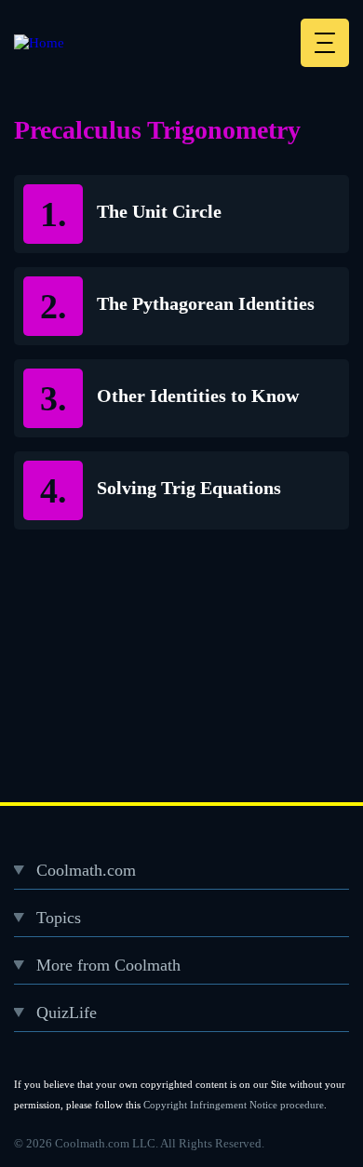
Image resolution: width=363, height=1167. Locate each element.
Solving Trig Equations (189, 487)
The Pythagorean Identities (206, 303)
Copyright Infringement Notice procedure (233, 1104)
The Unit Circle (159, 211)
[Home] (39, 42)
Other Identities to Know (198, 395)
